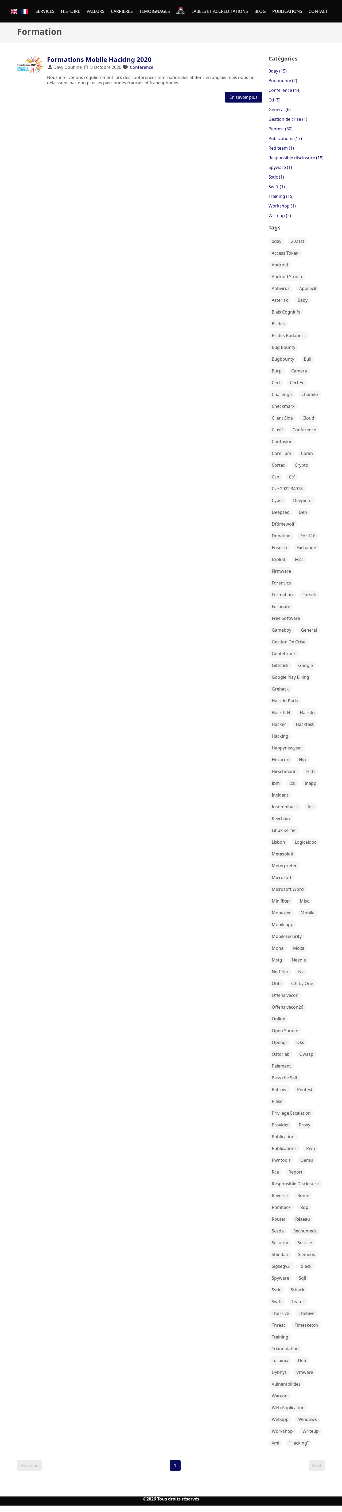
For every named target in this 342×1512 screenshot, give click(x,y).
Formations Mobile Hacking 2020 (99, 59)
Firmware (281, 571)
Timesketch (306, 1325)
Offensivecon (285, 995)
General (309, 630)
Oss (300, 1042)
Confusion (282, 441)
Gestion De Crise (288, 642)
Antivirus (281, 288)
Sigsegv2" (282, 1266)
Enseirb (279, 547)
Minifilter (281, 901)
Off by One (302, 983)
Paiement (281, 1066)
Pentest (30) (281, 129)
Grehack (280, 689)
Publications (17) (285, 138)
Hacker (279, 724)
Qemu (306, 1160)
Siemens (306, 1254)
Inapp (310, 783)
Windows (307, 1419)
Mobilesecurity (287, 936)
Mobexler (281, 913)
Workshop (282, 1431)
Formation (282, 595)
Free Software (286, 618)
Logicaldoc (305, 842)
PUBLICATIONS (287, 11)
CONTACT (318, 11)
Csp (275, 477)
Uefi (302, 1360)
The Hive (280, 1313)
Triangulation (285, 1349)
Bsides (278, 324)
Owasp (306, 1054)
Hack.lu (307, 712)
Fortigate (281, 606)
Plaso (277, 1101)
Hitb (310, 771)
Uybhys (279, 1372)
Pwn (310, 1148)
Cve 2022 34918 (287, 489)
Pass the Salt (284, 1078)
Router (279, 1219)
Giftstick (280, 665)
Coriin (307, 453)
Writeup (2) (280, 215)
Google (305, 665)
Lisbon (278, 842)
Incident (280, 795)
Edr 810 (308, 536)
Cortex (278, 465)
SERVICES (45, 11)
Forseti (309, 595)
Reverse (280, 1195)
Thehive (306, 1313)
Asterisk (280, 300)
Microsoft (282, 877)
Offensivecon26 (287, 1007)
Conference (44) (285, 90)
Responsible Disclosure (295, 1184)
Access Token (285, 253)
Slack (306, 1266)
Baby (303, 300)
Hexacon (280, 760)
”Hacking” (299, 1443)
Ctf (292, 477)
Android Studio (287, 277)
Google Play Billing (290, 677)
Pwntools (281, 1160)
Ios (311, 807)
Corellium (281, 453)
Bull (307, 359)
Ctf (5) (275, 100)
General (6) (280, 109)
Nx (301, 972)
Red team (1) (281, 148)
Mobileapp (282, 924)
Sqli (302, 1278)
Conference (141, 67)
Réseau (302, 1219)
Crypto (301, 465)
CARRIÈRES (122, 11)
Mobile (307, 913)
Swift (277, 1301)
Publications (284, 1148)
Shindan (280, 1254)
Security (280, 1243)
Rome (303, 1195)
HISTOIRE (70, 11)
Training (280, 1337)
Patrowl (279, 1089)
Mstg (277, 960)
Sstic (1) (276, 177)
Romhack (281, 1207)
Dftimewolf (283, 524)
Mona (277, 948)
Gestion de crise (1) (288, 119)
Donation (281, 536)
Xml (275, 1443)
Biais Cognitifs (286, 312)
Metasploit (282, 854)
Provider (280, 1125)
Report (295, 1172)
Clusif (277, 430)
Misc (304, 901)
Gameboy (281, 630)
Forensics (281, 583)
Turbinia (280, 1360)
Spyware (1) (280, 167)
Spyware (280, 1278)
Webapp (280, 1419)
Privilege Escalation (291, 1113)
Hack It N (281, 712)
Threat (278, 1325)
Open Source (285, 1031)
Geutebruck (284, 654)
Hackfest (305, 724)
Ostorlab (281, 1054)
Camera (299, 371)
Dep (303, 512)
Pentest (305, 1089)
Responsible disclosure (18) (296, 158)
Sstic (276, 1290)
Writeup (310, 1431)
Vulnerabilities (286, 1384)
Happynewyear (287, 748)
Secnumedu (305, 1231)
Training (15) (281, 196)
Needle (299, 960)
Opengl (279, 1042)
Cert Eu (297, 383)
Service (305, 1243)
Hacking (280, 736)
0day (276, 241)
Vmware (304, 1372)
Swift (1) (277, 187)
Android (280, 265)
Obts (277, 983)
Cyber (277, 500)
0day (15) (278, 71)
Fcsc (299, 559)
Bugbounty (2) (283, 81)
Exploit (278, 559)
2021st (297, 241)
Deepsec (280, 512)
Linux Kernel (284, 830)
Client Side (282, 418)
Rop (304, 1207)
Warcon (279, 1396)
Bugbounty (283, 359)
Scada (278, 1231)
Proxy (304, 1125)
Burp (277, 371)
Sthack (297, 1290)
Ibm (276, 783)
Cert (276, 383)
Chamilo (309, 394)
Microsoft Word (288, 889)
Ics (292, 783)
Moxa (298, 948)
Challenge (282, 394)
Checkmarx (283, 406)
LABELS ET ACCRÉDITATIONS (220, 11)
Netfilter (280, 972)
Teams (298, 1301)
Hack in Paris (285, 701)
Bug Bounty (283, 347)
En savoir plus (244, 97)
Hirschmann (284, 771)
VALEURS (95, 11)
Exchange (306, 547)
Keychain (281, 818)
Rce (275, 1172)
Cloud (308, 418)
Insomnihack (285, 807)
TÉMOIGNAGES (154, 11)
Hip (302, 760)
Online (278, 1019)
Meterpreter (284, 866)
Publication (283, 1137)
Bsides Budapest (288, 335)
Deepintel (303, 500)
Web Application (288, 1408)
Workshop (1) (282, 206)
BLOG (260, 11)
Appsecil (307, 288)
